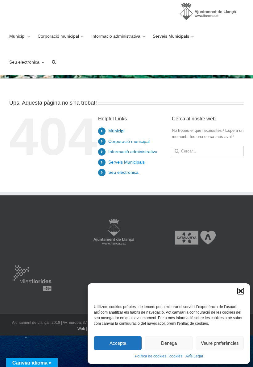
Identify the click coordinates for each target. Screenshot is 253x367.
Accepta (118, 343)
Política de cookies (150, 356)
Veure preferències (220, 343)
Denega (169, 343)
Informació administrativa (132, 151)
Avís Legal (194, 356)
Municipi (116, 130)
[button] (241, 291)
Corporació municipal (129, 141)
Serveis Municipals (126, 162)
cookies (175, 356)
